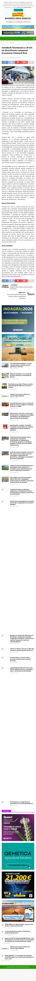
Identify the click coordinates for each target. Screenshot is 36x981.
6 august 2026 (14, 805)
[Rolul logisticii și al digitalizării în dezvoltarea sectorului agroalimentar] (5, 803)
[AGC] (18, 897)
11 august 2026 (14, 496)
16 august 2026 (14, 408)
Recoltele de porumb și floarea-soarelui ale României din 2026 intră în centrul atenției (20, 385)
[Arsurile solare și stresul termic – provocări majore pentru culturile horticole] (5, 659)
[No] (34, 6)
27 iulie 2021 (6, 57)
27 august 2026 (9, 928)
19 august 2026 (14, 398)
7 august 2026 (14, 662)
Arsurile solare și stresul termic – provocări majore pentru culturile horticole (20, 659)
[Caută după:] (18, 42)
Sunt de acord (18, 10)
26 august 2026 (14, 368)
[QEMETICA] (18, 869)
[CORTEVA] (18, 840)
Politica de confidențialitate (24, 7)
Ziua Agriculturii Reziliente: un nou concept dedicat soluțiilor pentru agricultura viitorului (20, 365)
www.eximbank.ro (15, 276)
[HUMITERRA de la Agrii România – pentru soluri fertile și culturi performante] (2, 924)
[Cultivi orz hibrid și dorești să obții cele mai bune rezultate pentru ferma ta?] (5, 650)
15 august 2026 (14, 420)
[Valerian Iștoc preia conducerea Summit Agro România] (5, 396)
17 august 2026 (6, 961)
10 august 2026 (14, 506)
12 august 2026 (14, 472)
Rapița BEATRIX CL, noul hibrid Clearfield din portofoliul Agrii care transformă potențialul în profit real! (19, 957)
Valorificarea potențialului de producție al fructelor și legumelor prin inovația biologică (22, 503)
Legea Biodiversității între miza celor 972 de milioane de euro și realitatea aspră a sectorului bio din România (21, 669)
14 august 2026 (14, 432)
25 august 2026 (13, 389)
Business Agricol (16, 57)
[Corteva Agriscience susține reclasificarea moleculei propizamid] (2, 931)
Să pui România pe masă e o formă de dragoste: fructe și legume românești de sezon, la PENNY (22, 404)
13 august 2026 (14, 447)
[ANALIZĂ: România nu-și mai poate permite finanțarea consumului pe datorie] (5, 375)
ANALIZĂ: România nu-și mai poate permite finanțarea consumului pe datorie (21, 375)
